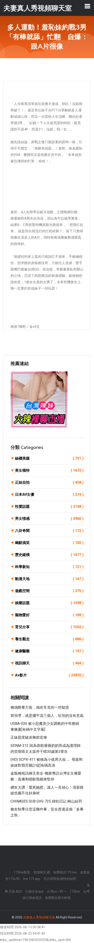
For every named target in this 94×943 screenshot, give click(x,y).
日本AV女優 (49, 494)
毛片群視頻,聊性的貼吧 (60, 878)
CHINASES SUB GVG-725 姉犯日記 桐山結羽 (46, 801)
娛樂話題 (49, 603)
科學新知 (49, 567)
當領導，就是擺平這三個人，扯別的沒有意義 (47, 715)
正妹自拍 (49, 482)
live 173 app (31, 878)
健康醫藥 (49, 651)
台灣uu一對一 (56, 891)
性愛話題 (49, 506)
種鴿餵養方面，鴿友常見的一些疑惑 (39, 707)
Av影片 (49, 675)
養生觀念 (49, 639)
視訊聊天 (49, 663)
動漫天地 (49, 579)
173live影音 (21, 872)
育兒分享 (49, 627)
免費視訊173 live (65, 872)
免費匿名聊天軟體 (57, 898)
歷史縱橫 (49, 555)
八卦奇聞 (49, 530)
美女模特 (49, 470)
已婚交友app (34, 891)
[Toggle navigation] (87, 6)
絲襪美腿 (49, 458)
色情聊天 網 (41, 872)
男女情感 (49, 518)
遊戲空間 (49, 591)
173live (75, 891)
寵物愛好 (49, 615)
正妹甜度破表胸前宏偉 (28, 737)
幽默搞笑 (49, 542)
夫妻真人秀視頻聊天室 (39, 917)
